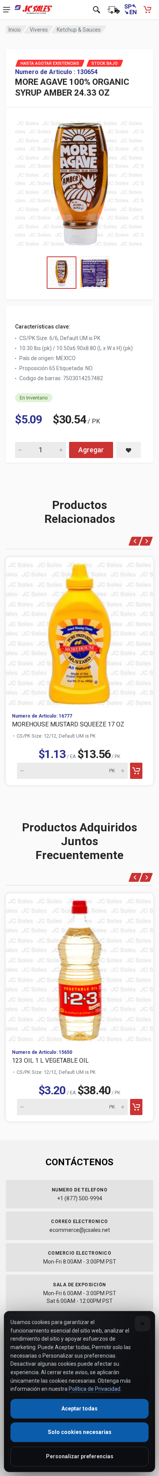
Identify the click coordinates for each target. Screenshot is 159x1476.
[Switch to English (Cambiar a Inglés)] (130, 9)
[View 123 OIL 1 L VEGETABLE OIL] (79, 968)
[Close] (142, 1323)
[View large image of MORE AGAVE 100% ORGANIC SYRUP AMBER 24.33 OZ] (79, 181)
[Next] (146, 541)
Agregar (91, 450)
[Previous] (135, 541)
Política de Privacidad (94, 1389)
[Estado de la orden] (113, 9)
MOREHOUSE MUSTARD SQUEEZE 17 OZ (68, 724)
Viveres (39, 30)
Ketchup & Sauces (79, 30)
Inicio (14, 30)
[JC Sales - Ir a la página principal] (33, 9)
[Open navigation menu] (6, 9)
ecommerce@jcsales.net (79, 1230)
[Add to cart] (136, 771)
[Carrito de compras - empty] (147, 9)
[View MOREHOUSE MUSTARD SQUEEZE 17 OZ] (79, 632)
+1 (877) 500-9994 (79, 1198)
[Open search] (96, 9)
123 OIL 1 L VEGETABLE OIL (50, 1060)
